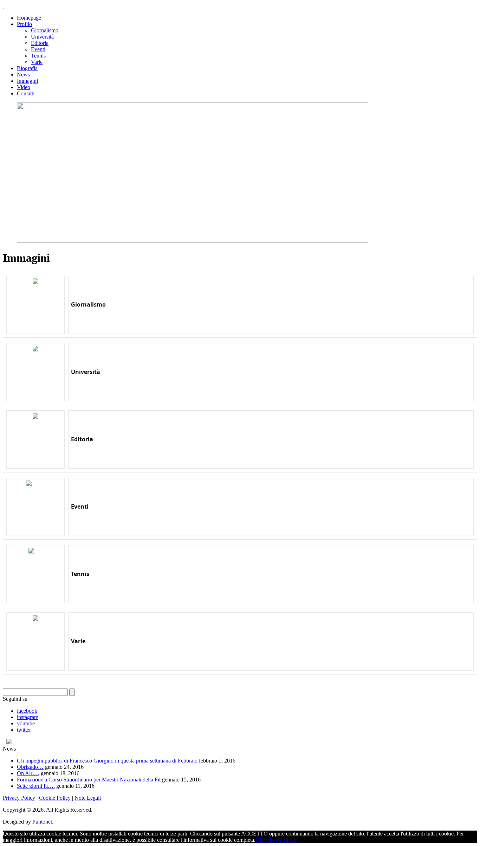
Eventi (38, 49)
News (23, 75)
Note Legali (87, 798)
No (266, 840)
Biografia (27, 68)
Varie (37, 62)
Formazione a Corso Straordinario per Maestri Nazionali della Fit (89, 780)
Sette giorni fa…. (36, 786)
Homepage (29, 18)
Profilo (24, 24)
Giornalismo (44, 30)
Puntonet (42, 822)
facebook (27, 711)
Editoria (39, 43)
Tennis (38, 56)
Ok (258, 840)
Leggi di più (283, 840)
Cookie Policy (55, 798)
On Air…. (28, 773)
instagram (27, 717)
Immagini (27, 81)
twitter (24, 730)
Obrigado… (30, 767)
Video (23, 87)
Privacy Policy (19, 798)
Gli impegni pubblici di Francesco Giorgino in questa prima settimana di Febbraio (107, 761)
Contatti (25, 93)
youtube (26, 723)
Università (42, 37)
